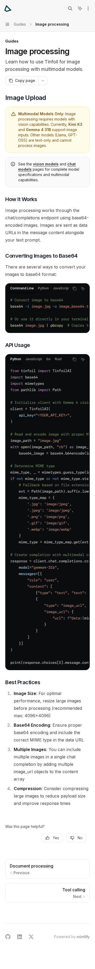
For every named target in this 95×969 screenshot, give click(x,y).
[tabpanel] (47, 312)
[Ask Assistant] (82, 288)
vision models (46, 164)
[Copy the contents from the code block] (74, 288)
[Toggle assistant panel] (80, 8)
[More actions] (88, 8)
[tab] (22, 288)
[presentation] (37, 288)
